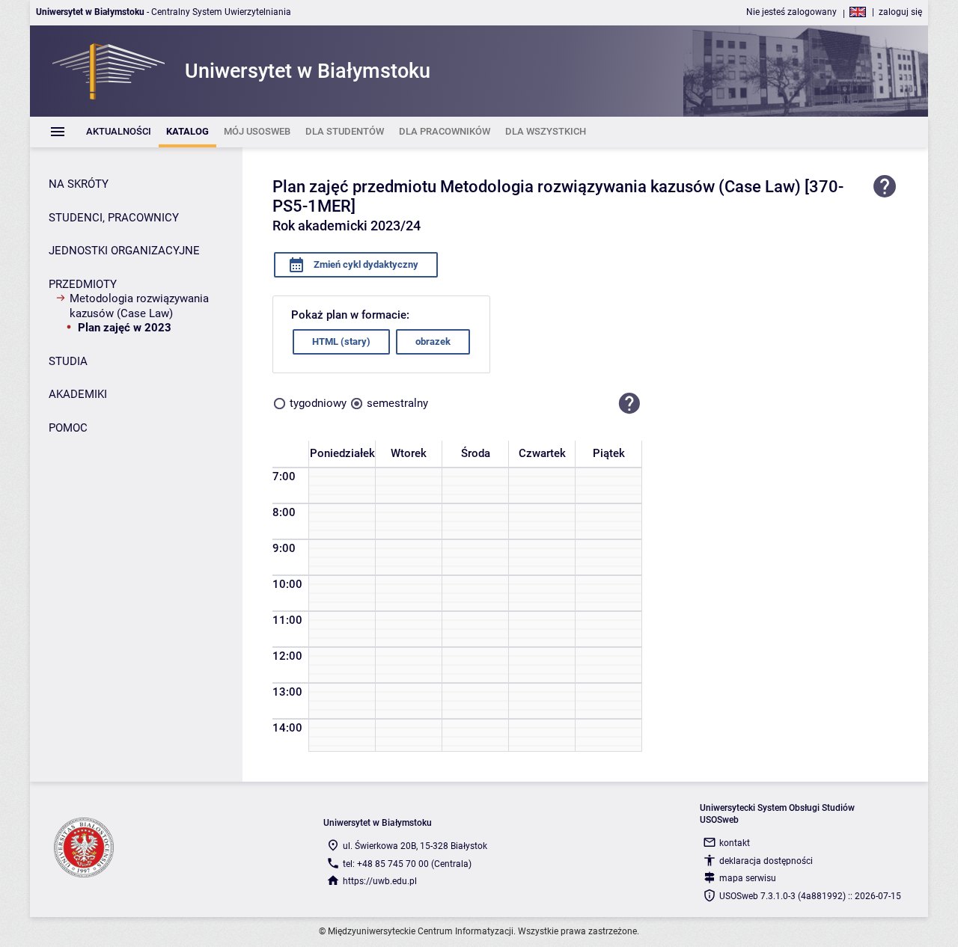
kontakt (734, 843)
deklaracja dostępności (766, 861)
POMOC (68, 428)
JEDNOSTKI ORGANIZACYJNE (124, 250)
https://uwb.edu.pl (380, 881)
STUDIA (68, 361)
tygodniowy (318, 403)
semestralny (397, 403)
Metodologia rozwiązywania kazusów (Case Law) (139, 306)
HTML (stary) (341, 341)
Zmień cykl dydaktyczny (364, 264)
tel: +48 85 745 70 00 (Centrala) (407, 864)
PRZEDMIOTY (83, 284)
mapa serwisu (747, 878)
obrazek (433, 341)
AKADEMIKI (78, 394)
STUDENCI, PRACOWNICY (114, 217)
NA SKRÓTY (79, 184)
